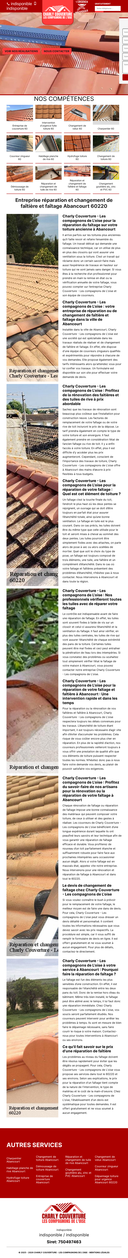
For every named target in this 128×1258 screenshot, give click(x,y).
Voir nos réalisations (21, 51)
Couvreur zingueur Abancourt (106, 1168)
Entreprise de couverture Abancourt (44, 1179)
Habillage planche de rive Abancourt (19, 1169)
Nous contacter (56, 51)
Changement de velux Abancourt (105, 1158)
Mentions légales (99, 1252)
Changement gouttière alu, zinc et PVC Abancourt (78, 1173)
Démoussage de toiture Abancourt (47, 1168)
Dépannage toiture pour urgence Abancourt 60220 (106, 1179)
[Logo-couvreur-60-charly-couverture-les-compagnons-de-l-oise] (58, 12)
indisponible (21, 3)
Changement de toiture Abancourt (47, 1158)
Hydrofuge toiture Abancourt (17, 1179)
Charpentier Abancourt (13, 1160)
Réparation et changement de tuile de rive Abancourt (78, 1160)
